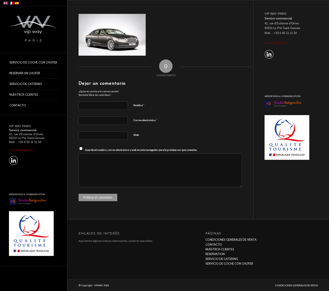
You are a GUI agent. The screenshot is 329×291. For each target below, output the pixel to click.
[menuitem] (33, 62)
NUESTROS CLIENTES (219, 249)
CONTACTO (213, 244)
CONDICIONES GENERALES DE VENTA (230, 239)
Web (136, 134)
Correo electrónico (145, 120)
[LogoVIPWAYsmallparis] (33, 30)
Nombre (138, 105)
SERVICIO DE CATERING (221, 259)
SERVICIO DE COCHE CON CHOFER (229, 263)
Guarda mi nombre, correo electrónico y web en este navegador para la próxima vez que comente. (141, 149)
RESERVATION (215, 254)
